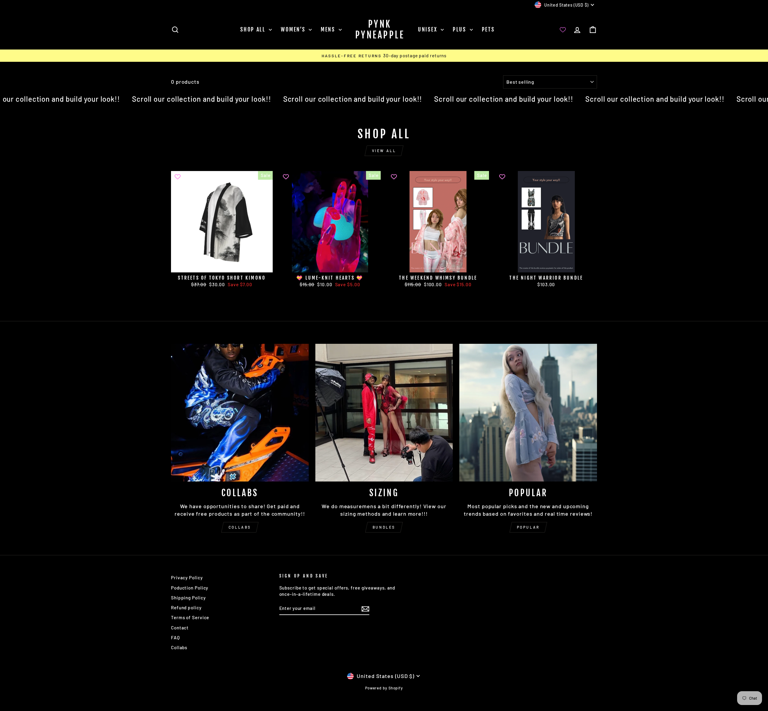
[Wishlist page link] (563, 30)
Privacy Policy (187, 577)
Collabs (240, 527)
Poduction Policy (189, 587)
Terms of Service (190, 617)
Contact (180, 627)
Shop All (253, 29)
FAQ (175, 637)
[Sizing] (384, 413)
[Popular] (528, 413)
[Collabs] (240, 413)
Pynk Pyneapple (380, 29)
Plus (460, 29)
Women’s (294, 29)
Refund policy (186, 607)
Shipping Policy (188, 597)
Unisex (428, 29)
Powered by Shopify (384, 688)
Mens (329, 29)
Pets (488, 29)
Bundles (384, 527)
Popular (528, 527)
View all (384, 150)
